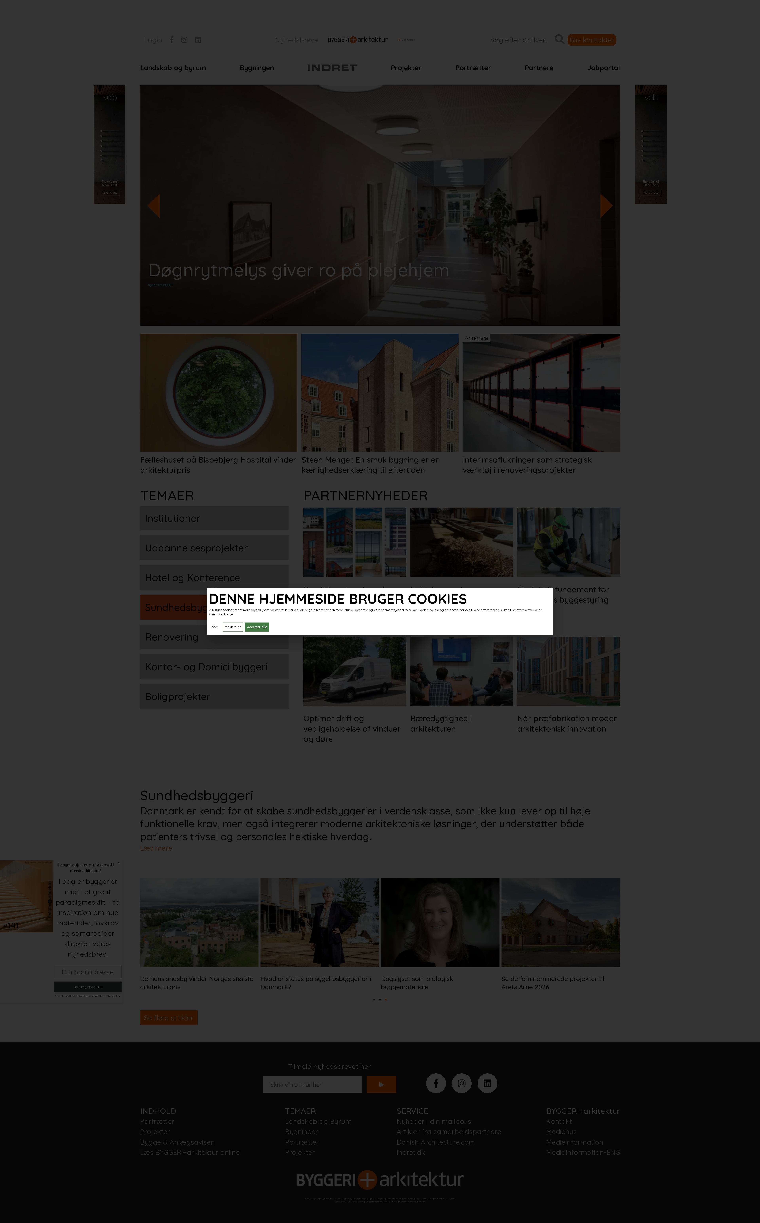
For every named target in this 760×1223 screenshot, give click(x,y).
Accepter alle (257, 627)
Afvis (215, 627)
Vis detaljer (233, 627)
